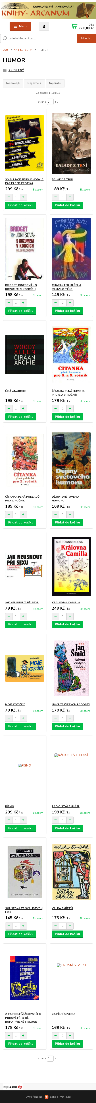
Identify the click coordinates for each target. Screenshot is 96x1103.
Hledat (86, 38)
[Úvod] (48, 10)
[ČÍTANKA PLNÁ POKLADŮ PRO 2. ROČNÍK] (24, 460)
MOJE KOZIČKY (15, 704)
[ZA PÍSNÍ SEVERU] (71, 977)
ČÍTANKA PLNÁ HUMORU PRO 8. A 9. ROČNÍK (68, 393)
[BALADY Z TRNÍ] (71, 143)
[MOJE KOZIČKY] (24, 668)
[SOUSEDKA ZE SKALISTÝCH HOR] (24, 872)
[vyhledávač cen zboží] (13, 1087)
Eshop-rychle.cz (60, 1097)
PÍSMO (9, 806)
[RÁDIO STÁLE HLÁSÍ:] (71, 770)
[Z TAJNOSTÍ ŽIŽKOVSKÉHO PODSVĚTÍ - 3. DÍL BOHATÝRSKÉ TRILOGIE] (24, 977)
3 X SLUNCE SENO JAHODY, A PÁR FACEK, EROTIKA (24, 181)
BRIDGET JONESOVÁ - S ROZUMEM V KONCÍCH (21, 287)
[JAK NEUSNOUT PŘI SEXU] (24, 566)
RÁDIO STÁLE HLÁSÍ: (65, 806)
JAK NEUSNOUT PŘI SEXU (22, 602)
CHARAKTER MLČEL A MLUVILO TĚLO (66, 287)
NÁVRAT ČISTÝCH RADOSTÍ (71, 704)
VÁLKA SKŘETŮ (62, 908)
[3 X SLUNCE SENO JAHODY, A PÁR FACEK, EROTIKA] (24, 143)
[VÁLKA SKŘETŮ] (71, 872)
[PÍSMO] (24, 770)
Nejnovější (13, 83)
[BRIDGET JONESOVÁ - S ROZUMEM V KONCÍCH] (24, 249)
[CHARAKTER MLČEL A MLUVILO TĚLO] (71, 249)
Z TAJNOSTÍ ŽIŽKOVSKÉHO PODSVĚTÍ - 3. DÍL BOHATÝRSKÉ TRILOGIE (23, 1018)
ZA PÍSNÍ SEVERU (63, 1014)
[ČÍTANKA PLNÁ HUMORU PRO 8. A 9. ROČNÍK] (71, 354)
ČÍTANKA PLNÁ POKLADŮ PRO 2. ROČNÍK (22, 499)
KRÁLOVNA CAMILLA (66, 602)
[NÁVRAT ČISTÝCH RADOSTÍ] (71, 668)
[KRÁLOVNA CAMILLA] (71, 566)
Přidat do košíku (20, 205)
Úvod (5, 50)
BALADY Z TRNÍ (62, 179)
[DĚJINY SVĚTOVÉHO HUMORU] (71, 460)
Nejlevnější (34, 83)
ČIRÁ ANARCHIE (15, 391)
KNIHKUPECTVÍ (23, 50)
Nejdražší (55, 83)
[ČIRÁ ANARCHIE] (24, 354)
